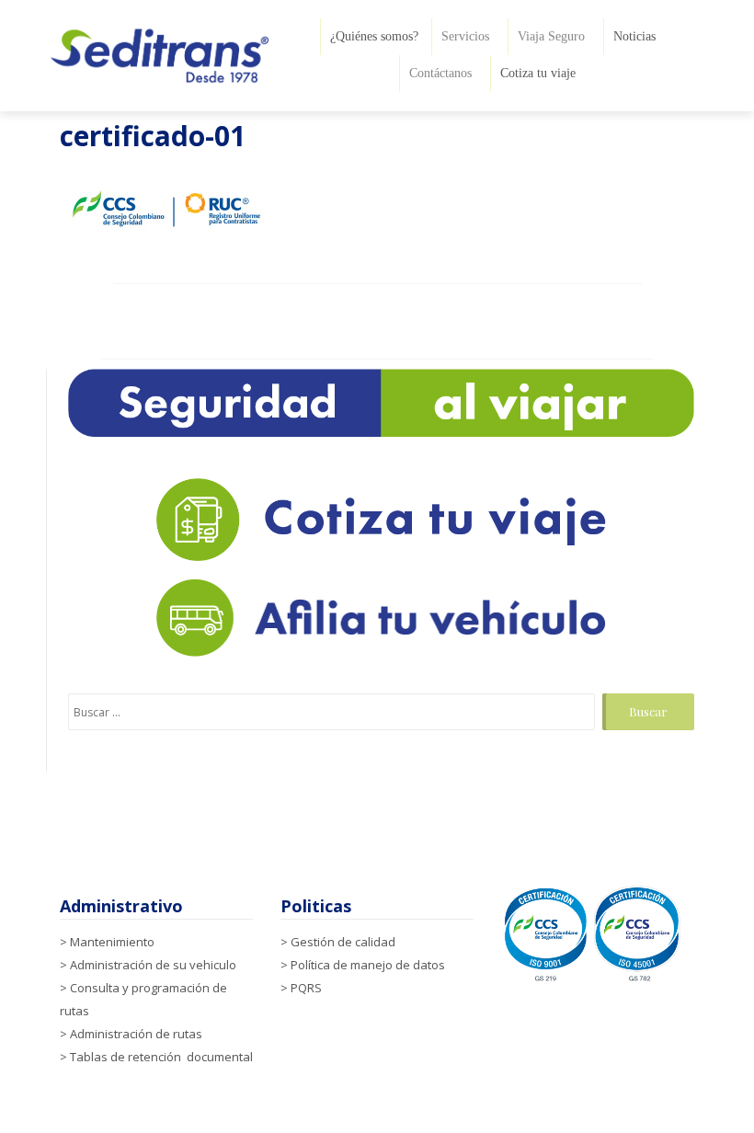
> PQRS (301, 987)
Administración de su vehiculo (153, 964)
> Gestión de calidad (337, 941)
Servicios (465, 36)
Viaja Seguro (551, 36)
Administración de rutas (136, 1033)
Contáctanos (440, 73)
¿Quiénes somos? (374, 36)
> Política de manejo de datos (362, 964)
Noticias (634, 36)
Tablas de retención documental (161, 1056)
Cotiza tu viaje (538, 73)
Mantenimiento (112, 941)
